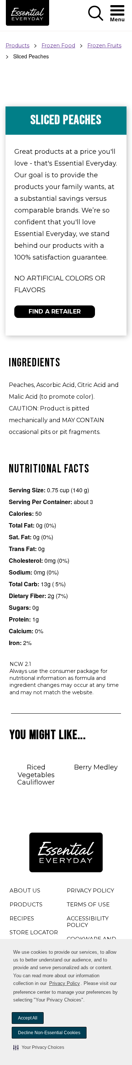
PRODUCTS (26, 904)
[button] (39, 1047)
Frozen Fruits (104, 45)
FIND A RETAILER (55, 311)
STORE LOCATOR (34, 932)
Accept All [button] (27, 1018)
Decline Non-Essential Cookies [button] (49, 1032)
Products (17, 45)
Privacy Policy (64, 983)
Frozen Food (58, 45)
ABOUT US (25, 890)
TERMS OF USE (88, 905)
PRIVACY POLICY (90, 891)
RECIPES (22, 918)
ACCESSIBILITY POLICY (88, 923)
